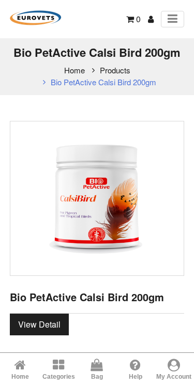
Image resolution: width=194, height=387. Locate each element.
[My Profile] (151, 19)
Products (115, 70)
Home (74, 70)
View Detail (39, 324)
